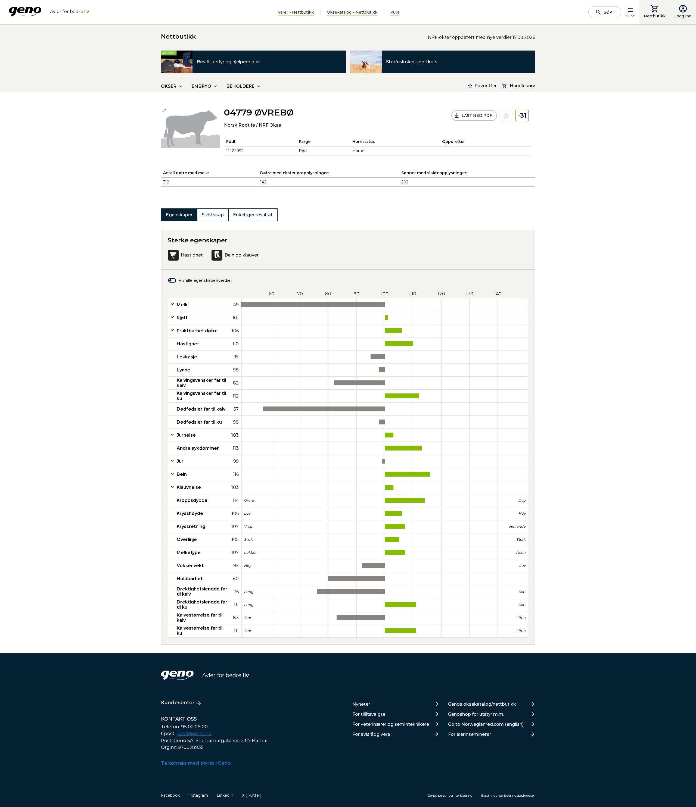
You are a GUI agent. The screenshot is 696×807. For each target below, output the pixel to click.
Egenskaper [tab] (179, 214)
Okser (168, 86)
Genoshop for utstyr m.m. (476, 714)
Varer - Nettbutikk (296, 12)
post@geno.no (194, 733)
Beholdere (240, 86)
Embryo (201, 86)
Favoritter (486, 85)
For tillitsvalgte (368, 714)
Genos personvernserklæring (450, 795)
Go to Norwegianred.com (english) (486, 724)
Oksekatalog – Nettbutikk (352, 12)
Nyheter (361, 704)
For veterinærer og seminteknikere (390, 724)
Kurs (394, 12)
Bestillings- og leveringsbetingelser (508, 795)
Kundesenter (177, 703)
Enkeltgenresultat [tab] (253, 214)
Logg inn (683, 16)
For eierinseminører (469, 734)
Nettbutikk (655, 16)
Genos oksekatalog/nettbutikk (482, 704)
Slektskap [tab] (213, 214)
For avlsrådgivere (371, 734)
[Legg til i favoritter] (506, 115)
